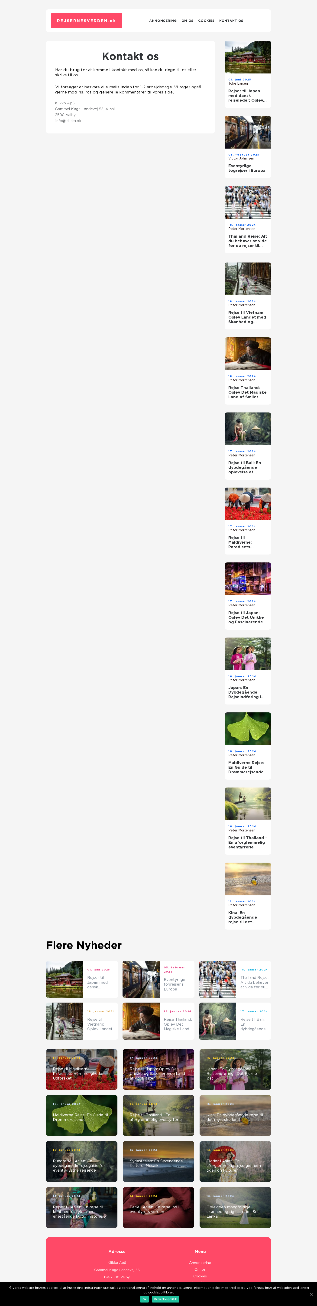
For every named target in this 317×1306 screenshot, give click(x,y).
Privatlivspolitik (165, 1299)
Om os (187, 21)
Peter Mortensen (241, 228)
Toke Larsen (238, 83)
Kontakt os (231, 21)
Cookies (206, 21)
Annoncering (163, 21)
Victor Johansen (241, 158)
